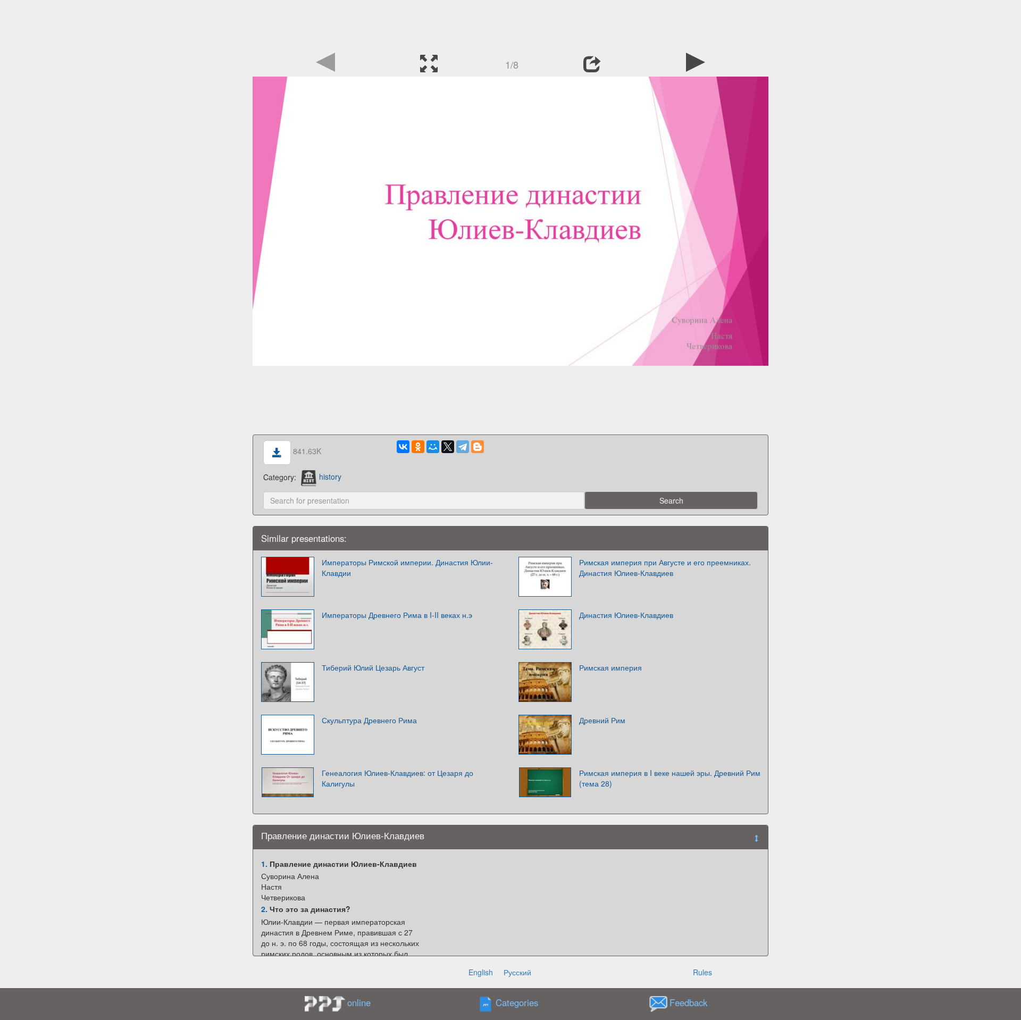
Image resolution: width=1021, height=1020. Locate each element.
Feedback (688, 1002)
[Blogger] (477, 446)
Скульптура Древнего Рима (369, 720)
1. (264, 863)
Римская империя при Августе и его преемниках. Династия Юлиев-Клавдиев (665, 567)
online (359, 1002)
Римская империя (610, 667)
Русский (517, 972)
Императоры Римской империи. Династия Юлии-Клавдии (407, 567)
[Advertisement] (510, 24)
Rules (702, 972)
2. (264, 909)
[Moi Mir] (432, 446)
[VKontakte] (403, 446)
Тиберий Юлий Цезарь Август (373, 667)
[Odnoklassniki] (418, 446)
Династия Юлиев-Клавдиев (626, 614)
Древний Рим (602, 720)
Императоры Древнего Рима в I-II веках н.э (397, 614)
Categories (517, 1002)
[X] (447, 446)
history (330, 476)
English (480, 972)
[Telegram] (462, 446)
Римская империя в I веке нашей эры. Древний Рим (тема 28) (669, 778)
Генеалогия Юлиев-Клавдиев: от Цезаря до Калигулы (397, 778)
